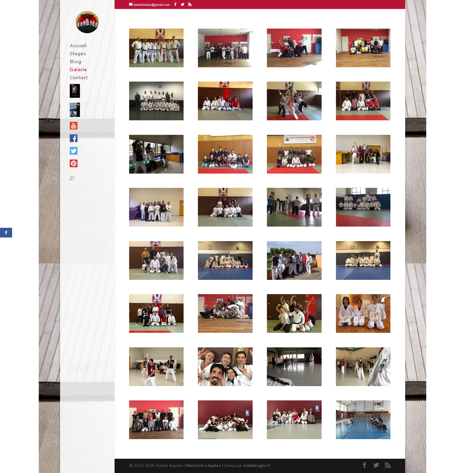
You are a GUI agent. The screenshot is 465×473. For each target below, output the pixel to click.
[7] (225, 119)
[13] (363, 172)
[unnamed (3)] (156, 438)
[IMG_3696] (363, 438)
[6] (156, 119)
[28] (156, 385)
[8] (294, 119)
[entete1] (363, 385)
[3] (294, 66)
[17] (363, 225)
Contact (79, 78)
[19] (156, 278)
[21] (294, 278)
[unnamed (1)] (225, 385)
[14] (156, 225)
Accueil (78, 46)
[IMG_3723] (225, 438)
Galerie (78, 70)
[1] (156, 66)
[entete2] (294, 385)
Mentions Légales (203, 465)
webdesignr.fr (257, 465)
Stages (78, 54)
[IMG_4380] (294, 438)
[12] (294, 172)
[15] (225, 225)
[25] (294, 331)
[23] (156, 331)
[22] (363, 278)
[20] (225, 278)
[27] (363, 331)
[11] (225, 172)
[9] (363, 119)
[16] (294, 225)
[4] (363, 66)
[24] (225, 331)
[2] (225, 66)
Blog (75, 62)
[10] (156, 172)
